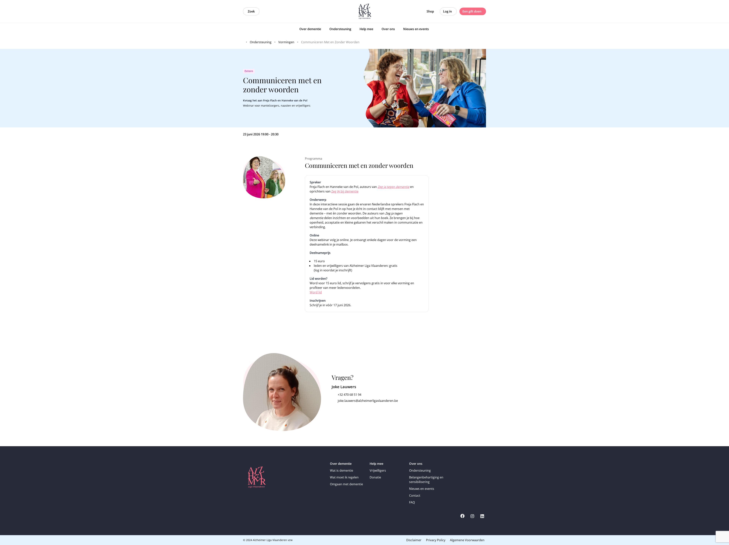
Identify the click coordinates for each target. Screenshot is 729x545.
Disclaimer (413, 540)
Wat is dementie (341, 470)
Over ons (415, 464)
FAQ (412, 502)
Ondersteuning (420, 470)
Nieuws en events (421, 489)
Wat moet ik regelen (344, 477)
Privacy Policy (435, 540)
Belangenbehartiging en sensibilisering (426, 479)
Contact (414, 495)
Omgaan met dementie (346, 484)
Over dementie (341, 464)
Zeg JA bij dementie (344, 191)
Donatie (375, 477)
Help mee (376, 464)
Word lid (316, 292)
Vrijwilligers (378, 470)
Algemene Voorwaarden (467, 540)
